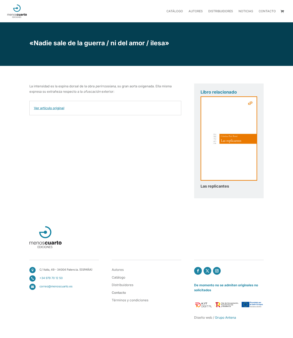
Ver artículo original (49, 108)
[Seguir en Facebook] (198, 271)
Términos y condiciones (130, 300)
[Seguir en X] (207, 271)
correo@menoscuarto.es (55, 286)
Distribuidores (220, 11)
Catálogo (174, 11)
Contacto (267, 11)
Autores (196, 11)
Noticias (246, 11)
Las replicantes (215, 186)
